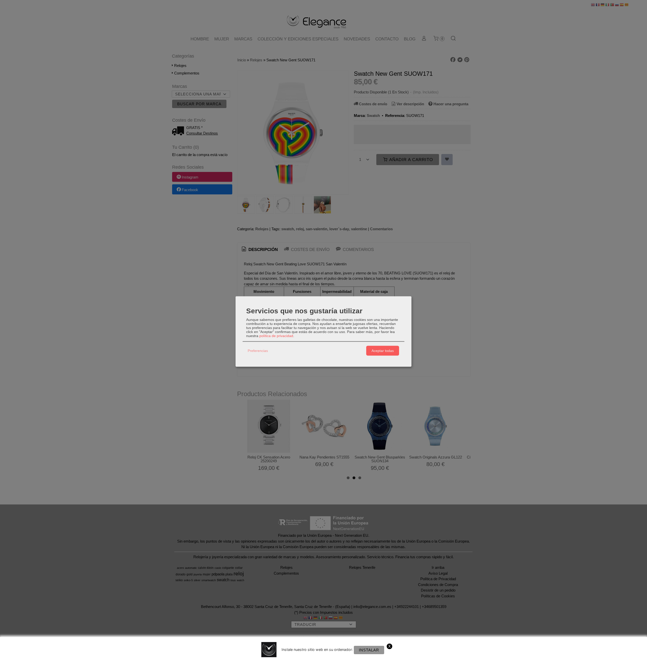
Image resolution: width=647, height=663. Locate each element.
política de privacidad (276, 336)
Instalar (369, 650)
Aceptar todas (383, 351)
